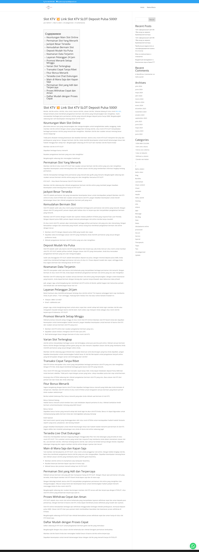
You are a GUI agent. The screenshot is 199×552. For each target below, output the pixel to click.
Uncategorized (68, 23)
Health (137, 194)
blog (136, 175)
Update (137, 255)
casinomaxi (139, 182)
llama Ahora (151, 7)
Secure (137, 233)
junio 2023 (139, 124)
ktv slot (118, 111)
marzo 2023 (139, 131)
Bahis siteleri (139, 169)
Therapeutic (139, 242)
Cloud (137, 188)
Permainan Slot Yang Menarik (62, 40)
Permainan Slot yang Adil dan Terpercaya (62, 86)
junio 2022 (139, 134)
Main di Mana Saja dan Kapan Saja (62, 80)
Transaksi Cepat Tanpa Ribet (62, 69)
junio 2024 (139, 89)
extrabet (138, 191)
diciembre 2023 (140, 109)
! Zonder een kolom (142, 159)
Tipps (137, 246)
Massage (138, 214)
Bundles (138, 179)
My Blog (138, 217)
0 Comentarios (80, 23)
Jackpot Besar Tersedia (58, 43)
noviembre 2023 (140, 112)
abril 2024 (138, 96)
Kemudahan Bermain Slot (60, 47)
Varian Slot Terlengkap (58, 66)
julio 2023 (138, 121)
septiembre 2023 (141, 118)
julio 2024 (138, 86)
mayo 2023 (139, 128)
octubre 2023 (139, 115)
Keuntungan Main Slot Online (62, 37)
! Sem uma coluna (141, 147)
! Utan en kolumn (141, 153)
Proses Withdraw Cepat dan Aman (61, 91)
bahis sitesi (139, 172)
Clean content (140, 185)
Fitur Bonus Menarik (57, 72)
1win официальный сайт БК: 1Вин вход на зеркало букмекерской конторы (145, 32)
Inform (137, 207)
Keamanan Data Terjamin (60, 53)
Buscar (152, 20)
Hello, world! (139, 198)
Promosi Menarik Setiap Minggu (59, 61)
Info (136, 204)
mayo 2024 (139, 93)
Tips (136, 249)
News (137, 223)
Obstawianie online (142, 226)
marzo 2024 (139, 99)
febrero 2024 (139, 102)
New (136, 220)
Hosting (138, 201)
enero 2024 (139, 105)
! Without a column (141, 156)
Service (137, 236)
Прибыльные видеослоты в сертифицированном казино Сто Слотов (145, 48)
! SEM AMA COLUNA (142, 143)
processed (138, 230)
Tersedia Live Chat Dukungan (62, 76)
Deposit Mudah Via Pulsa (60, 50)
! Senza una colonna (142, 150)
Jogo (136, 210)
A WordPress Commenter (144, 74)
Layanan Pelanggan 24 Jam (61, 57)
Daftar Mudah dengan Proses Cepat (62, 97)
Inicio (142, 7)
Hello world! (139, 77)
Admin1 (49, 23)
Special (137, 239)
